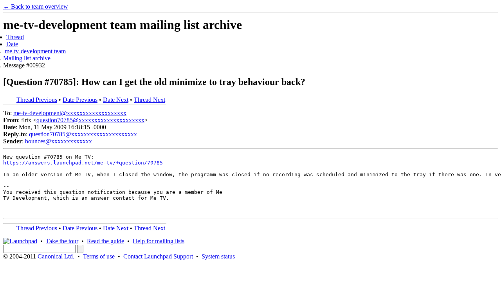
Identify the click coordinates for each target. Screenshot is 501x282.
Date (12, 44)
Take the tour (62, 241)
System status (218, 256)
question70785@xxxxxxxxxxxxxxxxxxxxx (90, 120)
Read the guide (105, 241)
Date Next (115, 99)
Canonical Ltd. (56, 256)
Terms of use (99, 256)
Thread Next (149, 99)
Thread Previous (36, 99)
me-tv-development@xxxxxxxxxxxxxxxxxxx (69, 113)
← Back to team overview (35, 6)
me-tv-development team (35, 51)
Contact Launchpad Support (158, 256)
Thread (15, 37)
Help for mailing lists (158, 241)
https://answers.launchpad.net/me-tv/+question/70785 (83, 163)
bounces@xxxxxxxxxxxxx (58, 141)
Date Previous (80, 99)
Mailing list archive (26, 58)
